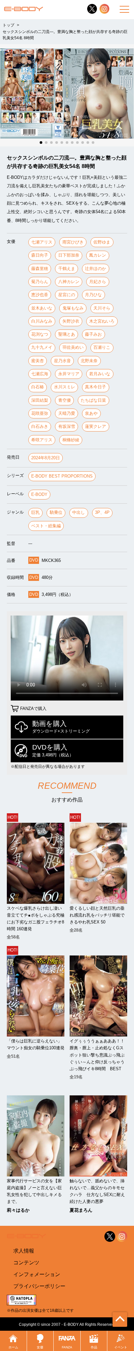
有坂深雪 (66, 426)
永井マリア (68, 373)
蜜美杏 (37, 360)
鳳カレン (97, 255)
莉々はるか (18, 1210)
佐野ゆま (101, 242)
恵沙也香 (39, 294)
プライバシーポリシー (39, 1286)
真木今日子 (95, 386)
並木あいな (41, 308)
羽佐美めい (73, 347)
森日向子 (39, 255)
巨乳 (35, 512)
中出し (78, 512)
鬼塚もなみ (73, 308)
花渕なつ (39, 334)
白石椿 (37, 386)
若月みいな (99, 373)
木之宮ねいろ (101, 321)
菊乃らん (39, 281)
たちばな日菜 (93, 400)
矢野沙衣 (70, 321)
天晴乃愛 (66, 413)
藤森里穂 (39, 268)
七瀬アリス (41, 242)
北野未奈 (89, 360)
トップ (8, 25)
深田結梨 (39, 400)
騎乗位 (56, 512)
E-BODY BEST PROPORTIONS (62, 476)
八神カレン (68, 281)
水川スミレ (64, 386)
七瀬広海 (39, 373)
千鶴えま (66, 268)
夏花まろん (81, 1210)
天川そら (101, 308)
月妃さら (97, 281)
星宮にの (66, 294)
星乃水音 (62, 360)
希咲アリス (41, 439)
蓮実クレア (95, 426)
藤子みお (93, 334)
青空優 (64, 400)
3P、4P (102, 512)
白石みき (39, 426)
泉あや (91, 413)
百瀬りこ (101, 347)
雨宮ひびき (73, 242)
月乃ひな (93, 294)
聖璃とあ (66, 334)
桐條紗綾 (70, 439)
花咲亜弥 (39, 413)
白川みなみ (41, 321)
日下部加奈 (68, 255)
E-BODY (39, 494)
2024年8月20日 (45, 457)
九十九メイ (41, 347)
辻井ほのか (95, 268)
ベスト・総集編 (46, 525)
